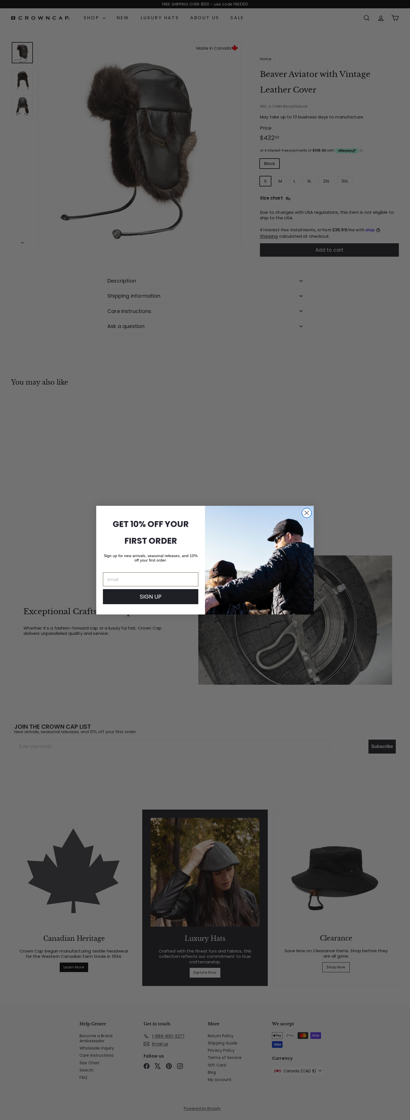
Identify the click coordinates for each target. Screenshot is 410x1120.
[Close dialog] (307, 513)
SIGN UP (150, 597)
